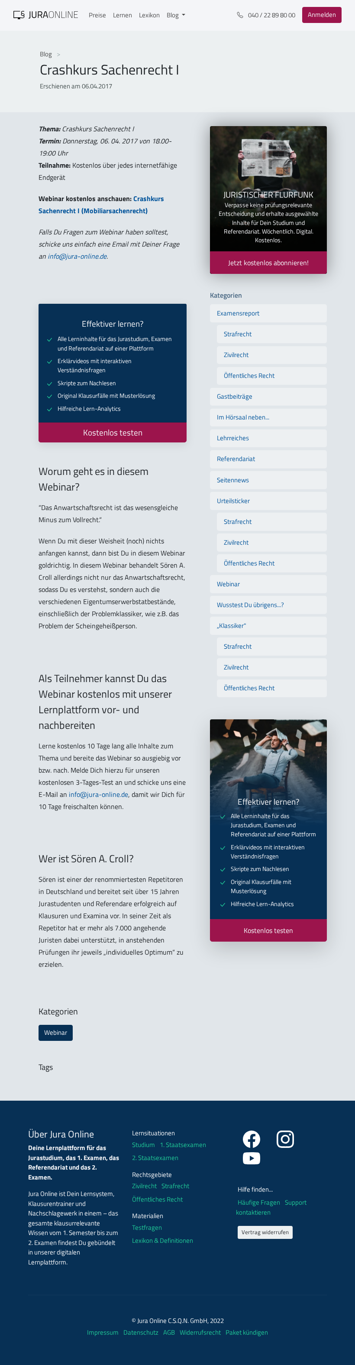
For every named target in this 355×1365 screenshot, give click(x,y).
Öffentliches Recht (249, 375)
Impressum (103, 1332)
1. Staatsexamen (183, 1145)
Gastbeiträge (234, 396)
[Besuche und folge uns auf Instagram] (285, 1137)
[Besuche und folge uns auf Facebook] (253, 1137)
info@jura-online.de (77, 256)
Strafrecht (238, 334)
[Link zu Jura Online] (45, 14)
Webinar (55, 1032)
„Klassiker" (231, 625)
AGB (169, 1332)
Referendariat (236, 459)
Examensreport (238, 313)
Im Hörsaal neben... (243, 417)
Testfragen (147, 1227)
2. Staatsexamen (155, 1158)
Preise (97, 15)
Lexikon (149, 15)
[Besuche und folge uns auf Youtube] (251, 1157)
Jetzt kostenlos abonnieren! (268, 262)
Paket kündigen (247, 1332)
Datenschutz (141, 1332)
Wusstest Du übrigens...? (250, 605)
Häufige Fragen (259, 1202)
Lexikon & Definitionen (162, 1240)
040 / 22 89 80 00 (271, 15)
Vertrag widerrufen (265, 1232)
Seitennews (233, 480)
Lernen (122, 15)
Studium (143, 1145)
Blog (46, 54)
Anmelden (322, 15)
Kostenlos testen (112, 432)
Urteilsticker (233, 501)
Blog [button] (173, 15)
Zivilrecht (236, 355)
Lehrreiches (233, 438)
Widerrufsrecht (201, 1332)
